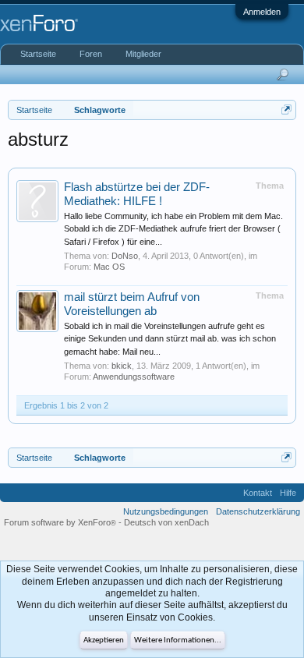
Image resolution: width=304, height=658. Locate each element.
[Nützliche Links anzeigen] (286, 109)
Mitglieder (143, 53)
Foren (91, 53)
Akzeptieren (103, 640)
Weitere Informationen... (177, 640)
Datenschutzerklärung (258, 511)
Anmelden (262, 11)
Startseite (38, 53)
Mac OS (109, 266)
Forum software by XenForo (60, 522)
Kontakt (257, 492)
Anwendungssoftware (134, 376)
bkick (121, 365)
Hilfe (288, 492)
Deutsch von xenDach (166, 522)
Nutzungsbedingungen (165, 511)
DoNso (124, 255)
